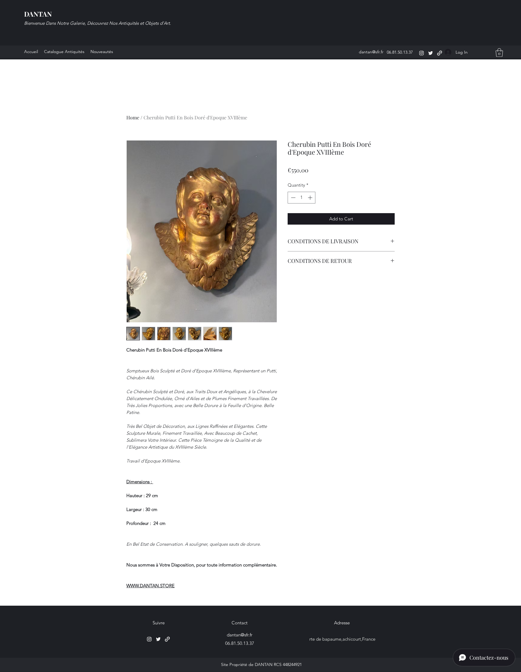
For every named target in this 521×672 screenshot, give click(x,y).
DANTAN (38, 13)
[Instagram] (421, 53)
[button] (499, 52)
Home (132, 117)
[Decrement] (293, 197)
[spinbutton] (302, 197)
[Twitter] (431, 53)
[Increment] (311, 197)
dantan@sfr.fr (371, 52)
